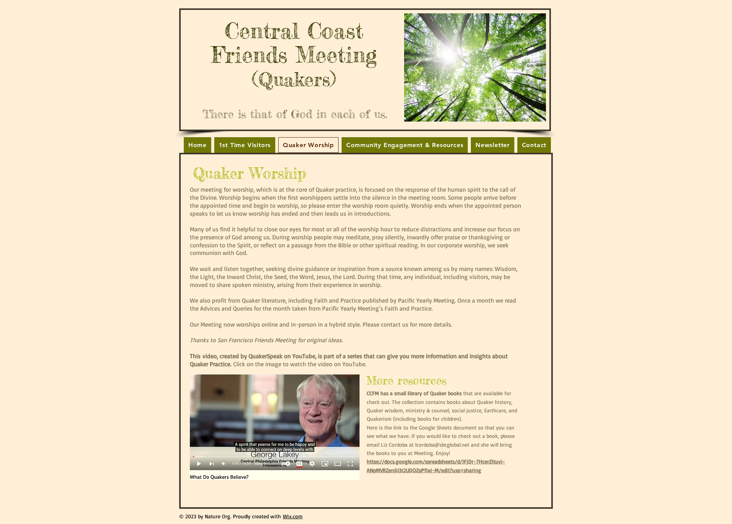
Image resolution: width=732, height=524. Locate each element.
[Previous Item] (417, 67)
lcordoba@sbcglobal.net (442, 444)
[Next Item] (532, 67)
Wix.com (293, 516)
